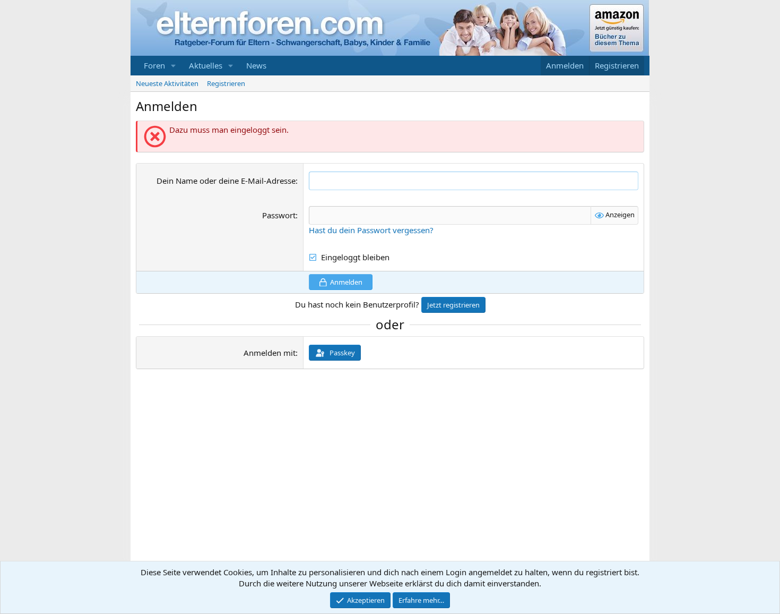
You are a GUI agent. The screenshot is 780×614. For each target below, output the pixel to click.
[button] (173, 65)
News (256, 65)
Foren (154, 65)
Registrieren (226, 83)
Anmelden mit (270, 352)
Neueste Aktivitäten (167, 83)
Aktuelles (205, 65)
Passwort (279, 215)
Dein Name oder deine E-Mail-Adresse (226, 180)
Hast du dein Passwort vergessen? (371, 230)
